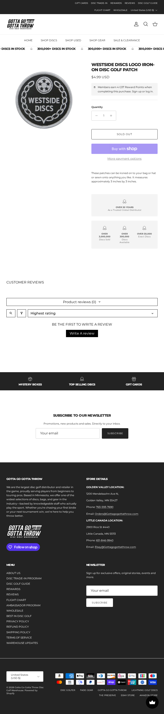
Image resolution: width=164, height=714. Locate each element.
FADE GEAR (86, 690)
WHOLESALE (120, 10)
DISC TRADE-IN (99, 3)
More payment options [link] (124, 159)
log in (149, 91)
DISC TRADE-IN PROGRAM (23, 578)
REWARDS (116, 3)
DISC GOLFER (67, 690)
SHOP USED (73, 40)
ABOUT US (13, 573)
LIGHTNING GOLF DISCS (145, 690)
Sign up (137, 91)
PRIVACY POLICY (17, 621)
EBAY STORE (128, 695)
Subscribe (115, 433)
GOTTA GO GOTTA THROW (112, 690)
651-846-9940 (104, 540)
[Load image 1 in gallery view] (44, 100)
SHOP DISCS (49, 40)
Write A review (82, 333)
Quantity (97, 107)
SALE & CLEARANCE (127, 40)
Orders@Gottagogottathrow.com (116, 513)
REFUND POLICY (17, 626)
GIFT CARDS (81, 3)
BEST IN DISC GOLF (19, 616)
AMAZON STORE (149, 695)
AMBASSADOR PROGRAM (23, 605)
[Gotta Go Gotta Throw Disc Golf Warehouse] (20, 24)
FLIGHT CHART (102, 10)
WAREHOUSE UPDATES (22, 643)
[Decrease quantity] (95, 115)
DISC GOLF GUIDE (148, 3)
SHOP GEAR (97, 40)
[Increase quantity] (112, 115)
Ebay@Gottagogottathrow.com (115, 547)
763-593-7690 (104, 507)
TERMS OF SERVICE (19, 637)
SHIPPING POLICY (18, 632)
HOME (28, 40)
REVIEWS (130, 3)
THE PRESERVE (107, 695)
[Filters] (21, 313)
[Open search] (10, 313)
